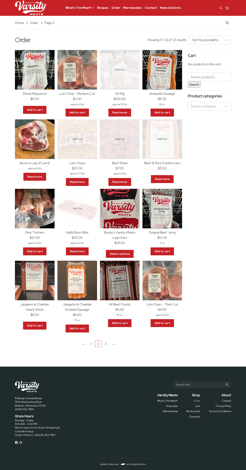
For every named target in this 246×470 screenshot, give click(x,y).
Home (19, 23)
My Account (193, 411)
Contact (151, 8)
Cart (197, 406)
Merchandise (132, 8)
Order (115, 8)
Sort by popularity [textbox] (205, 40)
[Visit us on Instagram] (20, 442)
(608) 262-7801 (24, 409)
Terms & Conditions (220, 411)
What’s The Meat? (78, 8)
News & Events (170, 8)
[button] (220, 7)
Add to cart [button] (35, 110)
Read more (119, 112)
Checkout (194, 416)
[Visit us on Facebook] (16, 442)
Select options (120, 254)
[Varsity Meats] (30, 8)
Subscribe (172, 406)
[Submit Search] (227, 384)
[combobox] (210, 40)
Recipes (103, 8)
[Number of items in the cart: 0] (227, 8)
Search (194, 84)
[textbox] (203, 106)
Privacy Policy (223, 406)
